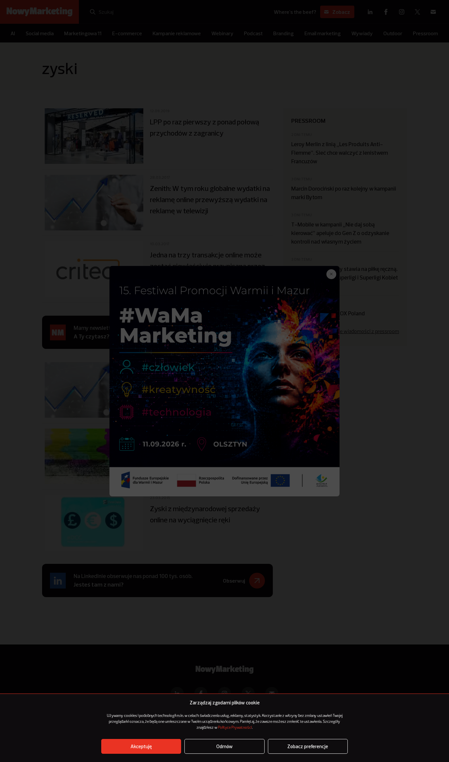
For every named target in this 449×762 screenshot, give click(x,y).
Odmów (224, 746)
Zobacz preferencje (307, 746)
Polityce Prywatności (235, 727)
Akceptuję (141, 746)
